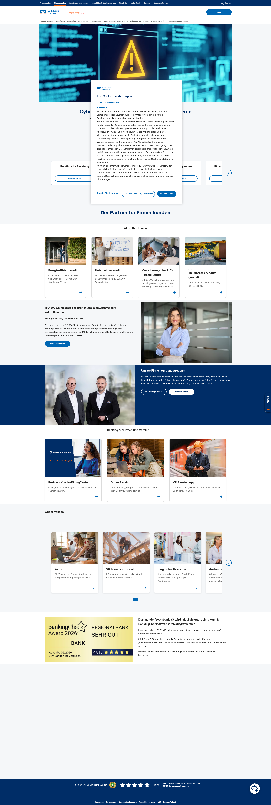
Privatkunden (45, 3)
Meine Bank (135, 3)
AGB (159, 802)
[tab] (46, 21)
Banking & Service (161, 3)
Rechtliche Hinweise (147, 802)
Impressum (99, 802)
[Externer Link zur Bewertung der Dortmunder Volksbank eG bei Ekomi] (198, 784)
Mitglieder (123, 3)
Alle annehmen (166, 194)
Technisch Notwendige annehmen (138, 194)
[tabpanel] (74, 172)
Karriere (147, 3)
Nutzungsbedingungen (128, 802)
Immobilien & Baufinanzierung (104, 3)
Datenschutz (111, 802)
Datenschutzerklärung (108, 102)
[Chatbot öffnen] (255, 788)
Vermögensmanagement (78, 3)
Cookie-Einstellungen (108, 193)
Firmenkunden (60, 3)
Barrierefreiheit (169, 802)
